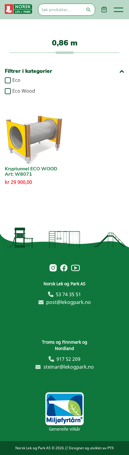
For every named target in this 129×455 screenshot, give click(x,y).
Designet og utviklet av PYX (91, 447)
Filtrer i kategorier (28, 71)
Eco (16, 80)
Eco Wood (23, 91)
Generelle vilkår (64, 429)
